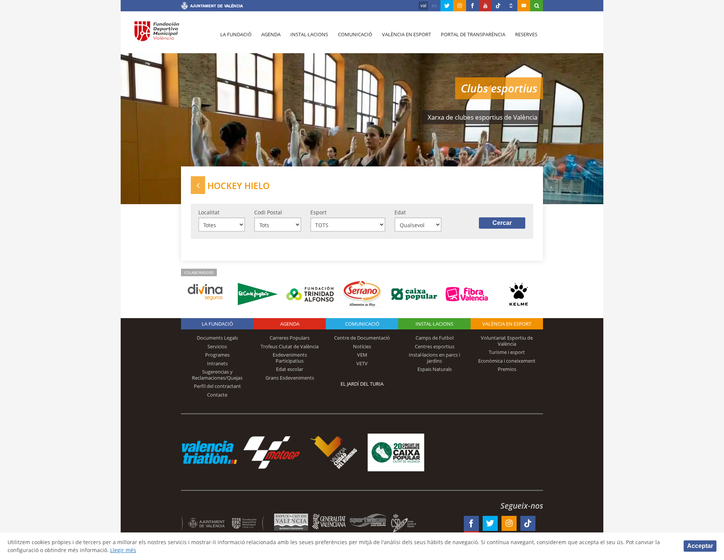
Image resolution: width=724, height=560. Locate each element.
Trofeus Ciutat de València (290, 346)
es (434, 5)
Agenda (271, 34)
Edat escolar (289, 369)
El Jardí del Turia (362, 383)
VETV (362, 363)
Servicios (217, 346)
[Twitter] (446, 5)
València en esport (406, 34)
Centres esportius (434, 346)
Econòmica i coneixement (506, 360)
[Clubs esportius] (198, 185)
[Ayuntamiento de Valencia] (212, 7)
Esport (318, 212)
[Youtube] (485, 5)
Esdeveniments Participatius (290, 357)
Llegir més (123, 550)
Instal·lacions (309, 34)
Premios (507, 369)
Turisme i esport (507, 352)
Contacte (217, 394)
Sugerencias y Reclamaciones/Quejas (217, 374)
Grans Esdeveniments (289, 377)
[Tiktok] (498, 5)
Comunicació (355, 34)
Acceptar (700, 546)
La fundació (236, 34)
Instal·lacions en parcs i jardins (434, 357)
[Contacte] (523, 5)
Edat (400, 212)
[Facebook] (472, 5)
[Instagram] (459, 5)
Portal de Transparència (473, 34)
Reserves (526, 34)
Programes (217, 354)
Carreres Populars (290, 337)
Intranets (217, 363)
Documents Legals (217, 337)
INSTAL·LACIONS (434, 323)
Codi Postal (268, 212)
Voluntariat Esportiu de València (507, 340)
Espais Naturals (434, 369)
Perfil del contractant (217, 386)
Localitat (208, 212)
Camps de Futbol (435, 337)
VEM (362, 354)
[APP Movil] (511, 5)
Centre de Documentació (362, 337)
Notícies (362, 346)
